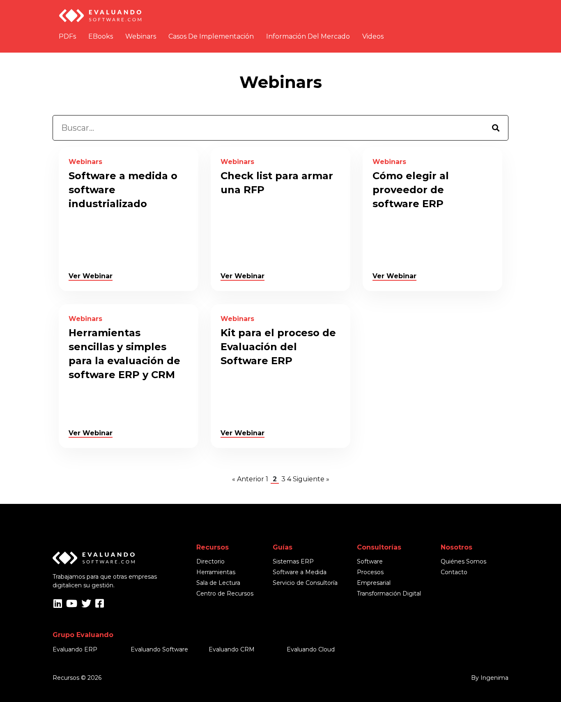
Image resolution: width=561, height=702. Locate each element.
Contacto (454, 572)
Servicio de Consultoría (305, 583)
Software (370, 561)
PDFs (67, 36)
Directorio (210, 561)
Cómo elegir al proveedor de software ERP (410, 190)
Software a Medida (299, 572)
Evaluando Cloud (311, 649)
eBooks (100, 36)
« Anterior (248, 479)
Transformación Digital (389, 593)
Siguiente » (311, 479)
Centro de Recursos (224, 593)
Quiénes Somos (463, 561)
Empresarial (374, 583)
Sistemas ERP (293, 561)
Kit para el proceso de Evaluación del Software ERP (278, 347)
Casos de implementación (211, 36)
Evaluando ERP (75, 649)
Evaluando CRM (232, 649)
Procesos (370, 572)
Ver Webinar (91, 276)
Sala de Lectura (218, 583)
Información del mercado (308, 36)
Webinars (140, 36)
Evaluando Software (159, 649)
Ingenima (494, 677)
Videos (373, 36)
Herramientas (215, 572)
